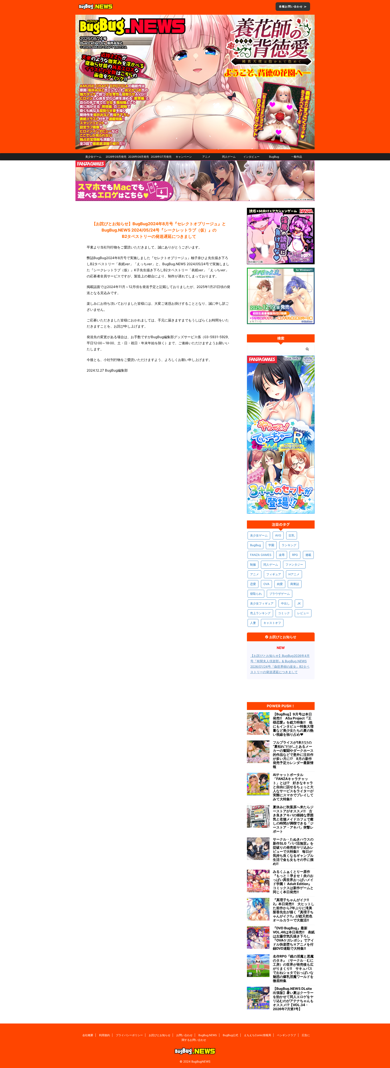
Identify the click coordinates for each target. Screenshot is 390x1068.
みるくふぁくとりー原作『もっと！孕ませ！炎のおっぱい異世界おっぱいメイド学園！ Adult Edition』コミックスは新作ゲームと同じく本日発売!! (293, 882)
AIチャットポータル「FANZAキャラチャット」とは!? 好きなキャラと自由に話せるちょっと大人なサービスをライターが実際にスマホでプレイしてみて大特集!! (293, 787)
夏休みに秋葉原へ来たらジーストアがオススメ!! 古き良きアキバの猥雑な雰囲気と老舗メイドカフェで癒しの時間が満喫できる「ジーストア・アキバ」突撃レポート (293, 819)
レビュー (303, 613)
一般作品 (296, 156)
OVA (266, 584)
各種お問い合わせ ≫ (293, 6)
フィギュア (273, 574)
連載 (308, 555)
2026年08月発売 (138, 156)
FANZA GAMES (260, 555)
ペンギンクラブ (286, 1035)
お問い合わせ (184, 1035)
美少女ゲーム (93, 156)
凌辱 (282, 555)
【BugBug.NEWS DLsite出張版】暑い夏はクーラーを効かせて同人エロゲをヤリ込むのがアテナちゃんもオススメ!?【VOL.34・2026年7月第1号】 (293, 999)
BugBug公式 (230, 1035)
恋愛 (253, 584)
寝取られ (256, 593)
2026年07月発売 (161, 156)
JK (299, 603)
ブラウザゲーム (279, 593)
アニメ (206, 156)
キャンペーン (184, 156)
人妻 (253, 623)
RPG (295, 555)
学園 (271, 545)
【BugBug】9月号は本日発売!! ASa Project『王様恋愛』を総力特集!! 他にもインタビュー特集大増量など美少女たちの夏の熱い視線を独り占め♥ (293, 724)
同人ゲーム (229, 156)
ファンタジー (294, 564)
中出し (285, 603)
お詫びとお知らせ (159, 1035)
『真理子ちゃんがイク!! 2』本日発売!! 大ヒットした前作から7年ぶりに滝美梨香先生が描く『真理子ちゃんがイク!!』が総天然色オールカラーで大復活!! (293, 910)
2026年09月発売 (116, 156)
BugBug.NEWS (207, 1035)
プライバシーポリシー (129, 1035)
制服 (253, 564)
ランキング (289, 545)
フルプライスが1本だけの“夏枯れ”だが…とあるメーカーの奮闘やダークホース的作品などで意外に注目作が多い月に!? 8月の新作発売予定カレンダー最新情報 (293, 754)
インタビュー (251, 156)
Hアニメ (293, 574)
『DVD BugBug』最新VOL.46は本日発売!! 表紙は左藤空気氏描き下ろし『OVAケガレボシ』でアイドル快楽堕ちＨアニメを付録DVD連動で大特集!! (294, 938)
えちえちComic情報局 (257, 1035)
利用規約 (104, 1035)
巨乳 (292, 535)
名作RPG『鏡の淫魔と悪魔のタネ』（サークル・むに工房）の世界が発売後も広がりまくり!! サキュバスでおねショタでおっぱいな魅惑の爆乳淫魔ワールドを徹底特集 (293, 968)
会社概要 (87, 1035)
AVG (278, 535)
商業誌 (294, 584)
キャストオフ (272, 623)
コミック (284, 613)
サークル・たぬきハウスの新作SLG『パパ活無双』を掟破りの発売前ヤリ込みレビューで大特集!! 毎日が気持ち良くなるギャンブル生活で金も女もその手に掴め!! (293, 851)
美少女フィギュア (262, 603)
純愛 (280, 584)
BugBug (274, 156)
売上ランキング (260, 613)
